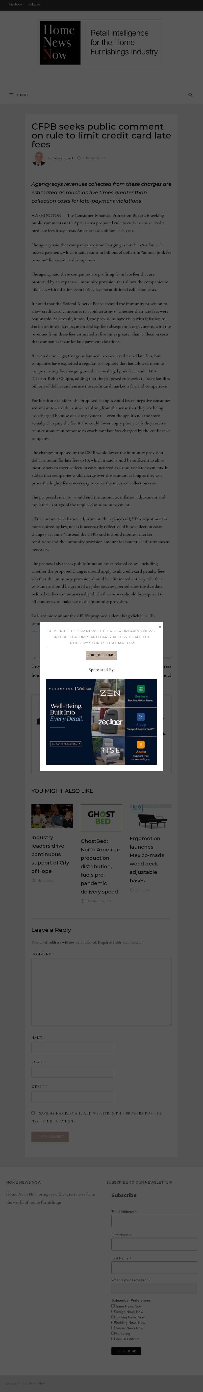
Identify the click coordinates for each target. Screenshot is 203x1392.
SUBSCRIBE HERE (101, 655)
